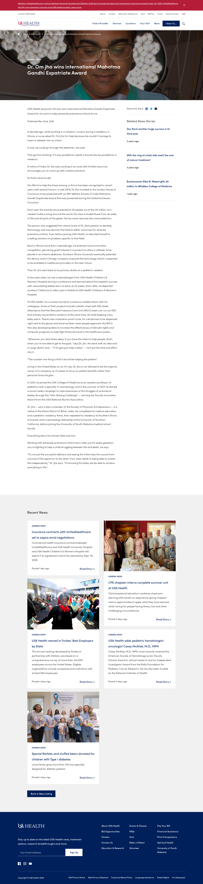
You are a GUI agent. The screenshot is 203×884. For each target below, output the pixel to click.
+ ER (183, 13)
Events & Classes (138, 825)
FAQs (132, 831)
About (103, 13)
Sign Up (74, 852)
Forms (160, 13)
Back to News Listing (41, 793)
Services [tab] (117, 23)
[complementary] (101, 5)
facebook (19, 863)
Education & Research (128, 13)
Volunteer (134, 848)
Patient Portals (172, 13)
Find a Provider (100, 23)
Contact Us (107, 842)
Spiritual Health (165, 842)
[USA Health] (31, 827)
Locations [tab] (131, 23)
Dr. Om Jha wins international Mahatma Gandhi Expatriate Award (72, 34)
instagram (24, 863)
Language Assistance (144, 877)
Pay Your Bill (163, 825)
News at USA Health (32, 34)
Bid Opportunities (111, 831)
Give (143, 13)
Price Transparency (167, 837)
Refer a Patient (137, 842)
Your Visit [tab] (145, 23)
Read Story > (87, 568)
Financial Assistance (167, 831)
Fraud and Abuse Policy (121, 877)
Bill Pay (151, 13)
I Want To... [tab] (171, 23)
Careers (111, 13)
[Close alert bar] (184, 5)
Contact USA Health (26, 13)
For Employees (178, 877)
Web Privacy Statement (98, 877)
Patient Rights (163, 877)
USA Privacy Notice (76, 877)
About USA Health (111, 825)
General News (34, 59)
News (157, 23)
